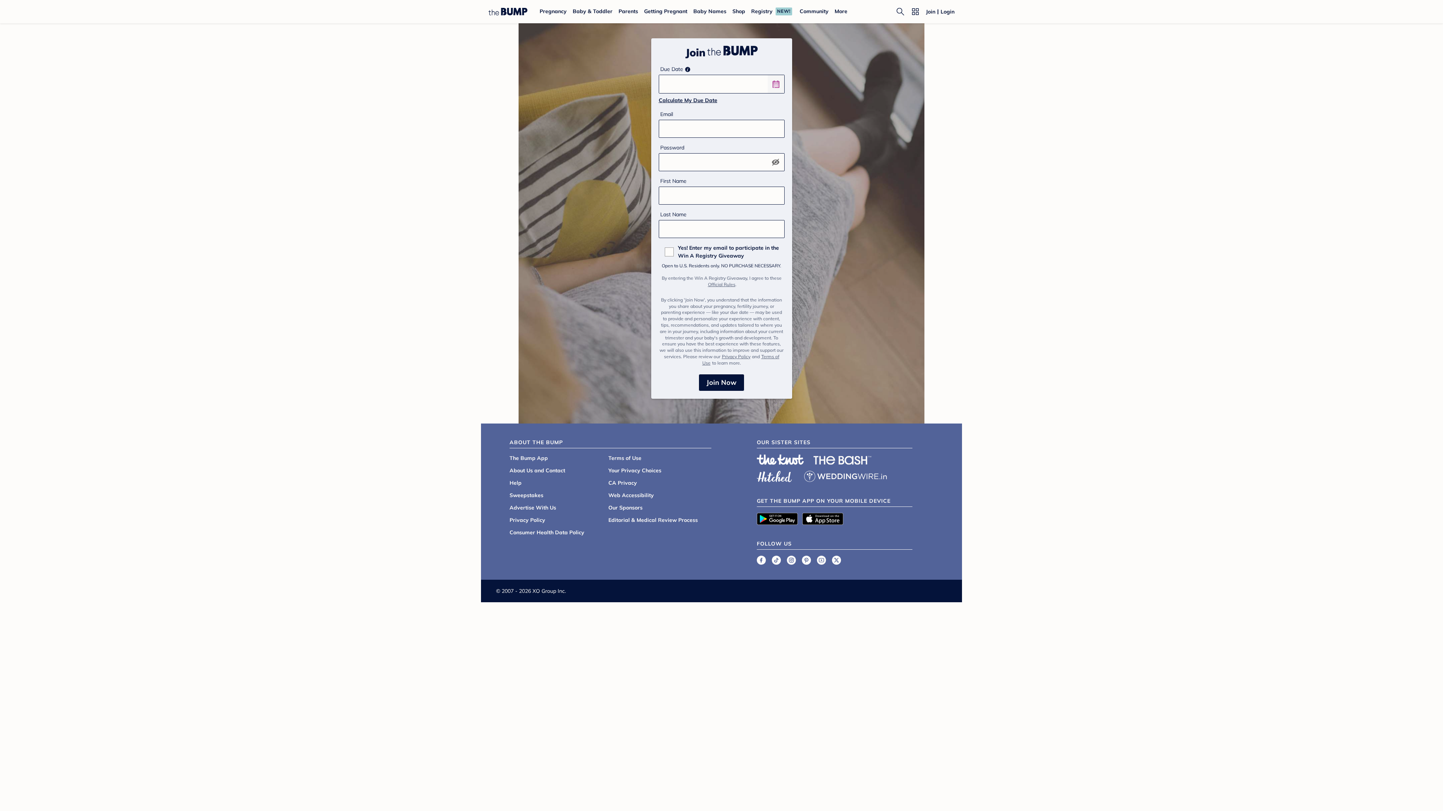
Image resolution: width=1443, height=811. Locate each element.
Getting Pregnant (665, 11)
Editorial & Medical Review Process (653, 520)
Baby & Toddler (593, 11)
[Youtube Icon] (821, 560)
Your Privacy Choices (634, 470)
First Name (673, 181)
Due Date (671, 69)
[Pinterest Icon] (806, 560)
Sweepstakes (526, 495)
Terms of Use (624, 458)
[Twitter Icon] (836, 560)
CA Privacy (622, 482)
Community (814, 11)
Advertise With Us (533, 507)
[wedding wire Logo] (845, 475)
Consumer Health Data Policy (547, 532)
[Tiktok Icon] (776, 560)
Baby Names (709, 11)
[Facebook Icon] (761, 560)
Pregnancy (553, 11)
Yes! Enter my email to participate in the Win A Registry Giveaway (728, 251)
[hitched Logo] (774, 475)
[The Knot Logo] (780, 459)
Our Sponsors (625, 507)
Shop (738, 11)
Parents (628, 11)
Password (672, 147)
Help (516, 482)
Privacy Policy (736, 356)
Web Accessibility (631, 495)
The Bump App (529, 458)
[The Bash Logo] (842, 460)
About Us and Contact (537, 470)
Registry (762, 11)
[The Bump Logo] (508, 11)
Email (666, 114)
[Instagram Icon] (791, 560)
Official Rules (721, 284)
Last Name (673, 214)
